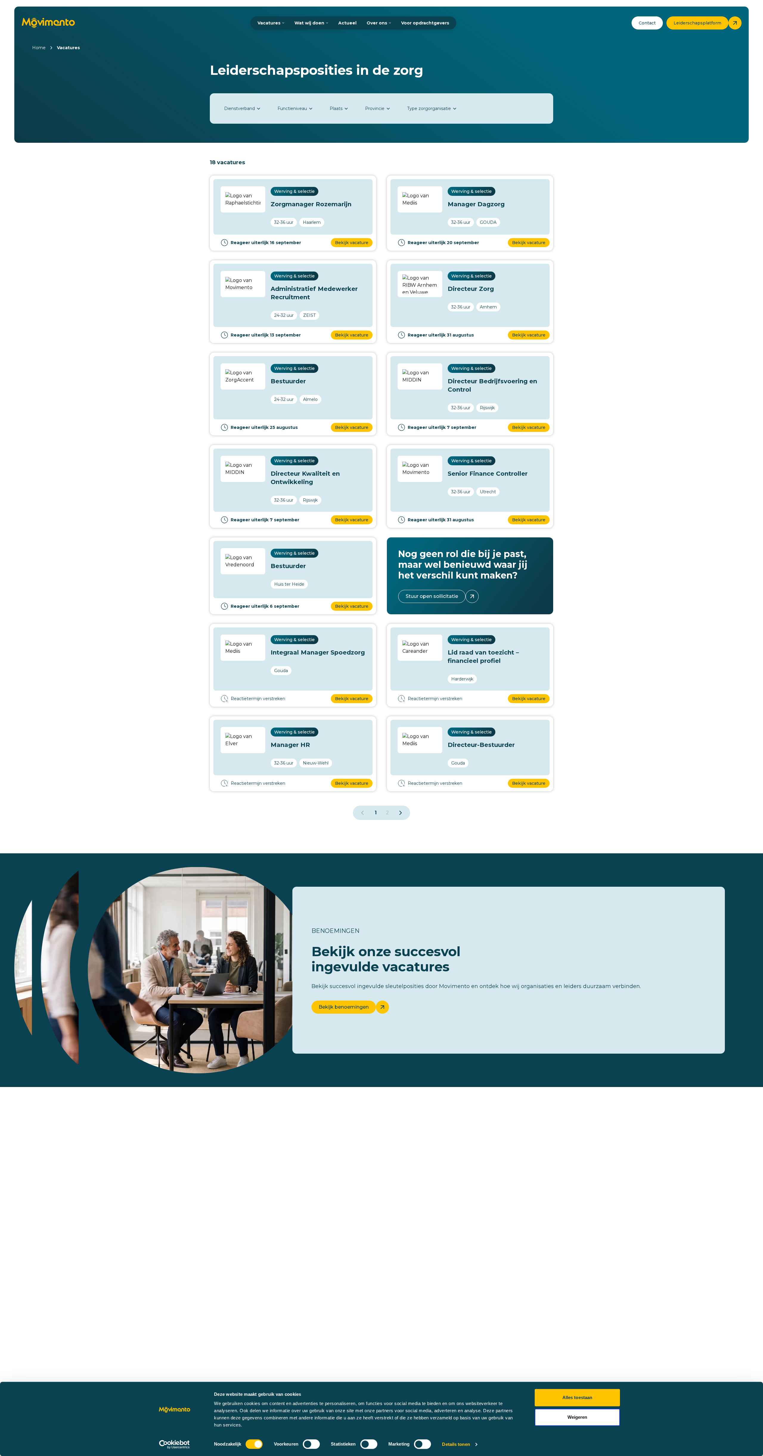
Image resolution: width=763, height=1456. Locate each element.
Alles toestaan (577, 1397)
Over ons (377, 23)
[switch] (311, 1444)
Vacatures (269, 23)
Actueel (347, 23)
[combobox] (242, 108)
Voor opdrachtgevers (425, 23)
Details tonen (456, 1444)
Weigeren (577, 1417)
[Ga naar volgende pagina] (400, 813)
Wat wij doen (309, 23)
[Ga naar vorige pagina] (362, 813)
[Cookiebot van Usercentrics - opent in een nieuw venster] (174, 1444)
